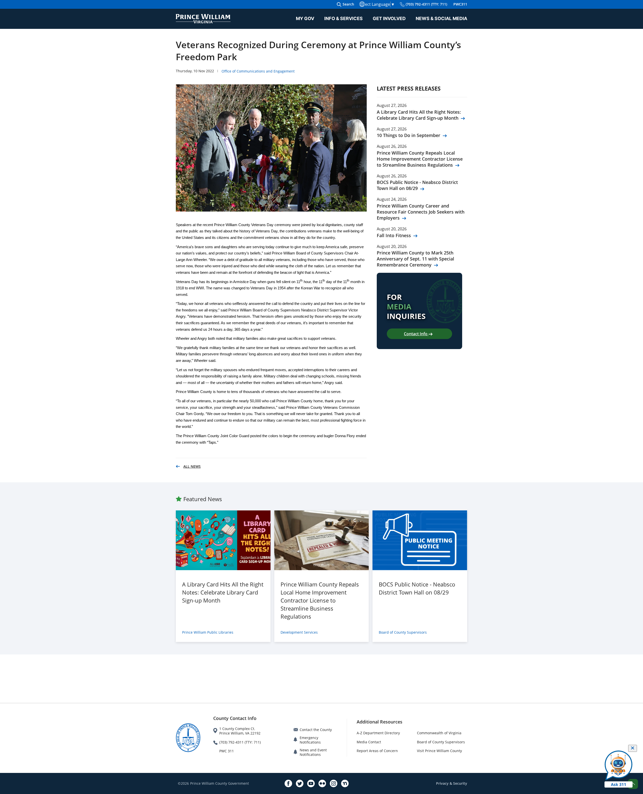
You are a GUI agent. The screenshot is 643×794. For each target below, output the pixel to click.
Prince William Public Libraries (207, 632)
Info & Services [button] (343, 18)
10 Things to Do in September (408, 135)
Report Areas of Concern (377, 750)
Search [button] (348, 4)
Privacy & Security (451, 783)
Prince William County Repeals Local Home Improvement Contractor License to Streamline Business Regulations (420, 159)
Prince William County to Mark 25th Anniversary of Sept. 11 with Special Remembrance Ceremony (415, 259)
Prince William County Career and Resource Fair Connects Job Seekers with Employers (420, 212)
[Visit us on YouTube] (311, 783)
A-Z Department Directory (378, 733)
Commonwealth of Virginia (439, 733)
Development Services (299, 632)
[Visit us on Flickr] (322, 783)
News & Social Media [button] (441, 18)
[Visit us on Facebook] (288, 783)
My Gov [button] (305, 18)
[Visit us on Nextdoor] (345, 783)
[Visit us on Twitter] (299, 783)
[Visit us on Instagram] (333, 783)
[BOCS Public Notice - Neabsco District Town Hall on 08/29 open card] (419, 540)
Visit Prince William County (439, 750)
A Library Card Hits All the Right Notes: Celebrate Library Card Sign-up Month (419, 115)
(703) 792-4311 (426, 4)
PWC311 (460, 4)
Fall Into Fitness (394, 235)
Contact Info (416, 334)
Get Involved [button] (389, 18)
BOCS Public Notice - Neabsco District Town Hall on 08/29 (417, 185)
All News (192, 466)
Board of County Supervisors (403, 632)
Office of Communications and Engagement (258, 71)
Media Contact (369, 742)
